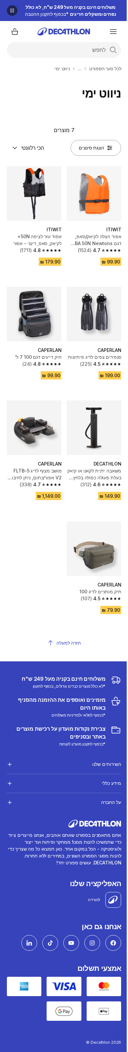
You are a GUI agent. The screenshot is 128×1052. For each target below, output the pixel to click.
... (80, 68)
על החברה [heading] (106, 799)
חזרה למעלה (68, 643)
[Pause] (12, 10)
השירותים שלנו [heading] (101, 761)
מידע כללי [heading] (106, 780)
